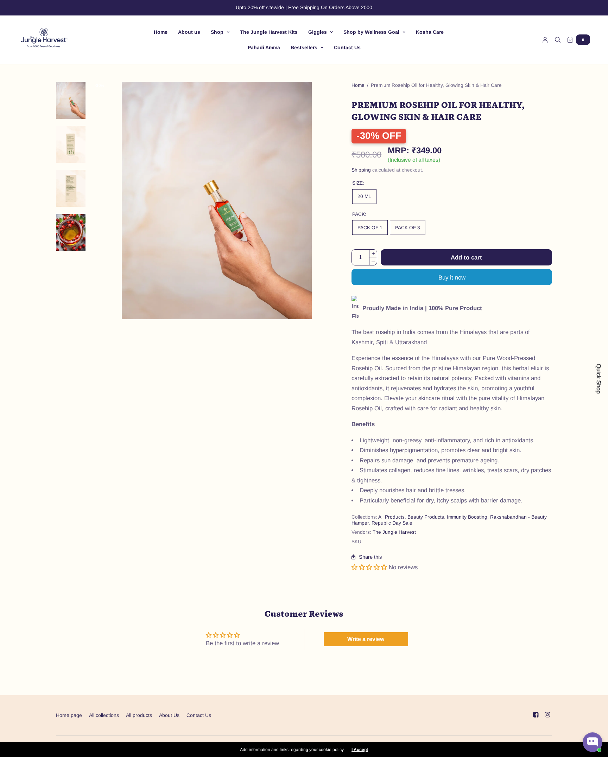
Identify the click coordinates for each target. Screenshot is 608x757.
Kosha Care (430, 32)
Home (160, 32)
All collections (104, 715)
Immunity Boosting (467, 517)
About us (189, 32)
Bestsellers (304, 47)
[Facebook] (535, 715)
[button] (369, 567)
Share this (370, 557)
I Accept (360, 750)
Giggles (317, 32)
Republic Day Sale (392, 523)
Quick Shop (598, 378)
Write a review (365, 639)
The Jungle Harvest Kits (269, 32)
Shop (217, 32)
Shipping (361, 170)
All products (139, 715)
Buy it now (452, 277)
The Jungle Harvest (394, 532)
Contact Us (347, 47)
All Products (391, 517)
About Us (169, 715)
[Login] (545, 40)
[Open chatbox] (592, 742)
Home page (69, 715)
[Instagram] (547, 715)
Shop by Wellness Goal (371, 32)
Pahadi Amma (264, 47)
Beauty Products (425, 517)
